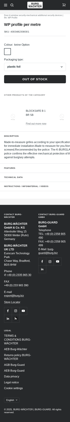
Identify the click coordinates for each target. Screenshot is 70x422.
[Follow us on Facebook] (8, 311)
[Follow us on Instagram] (15, 311)
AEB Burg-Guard (14, 370)
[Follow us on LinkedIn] (8, 318)
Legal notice (11, 382)
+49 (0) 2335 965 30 (19, 274)
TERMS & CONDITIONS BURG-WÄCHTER (17, 339)
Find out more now (36, 123)
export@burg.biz (14, 295)
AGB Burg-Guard (14, 364)
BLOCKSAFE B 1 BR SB (36, 112)
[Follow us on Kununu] (15, 318)
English (10, 400)
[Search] (12, 5)
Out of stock (35, 79)
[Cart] (64, 5)
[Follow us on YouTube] (23, 311)
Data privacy (11, 376)
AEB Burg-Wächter (15, 349)
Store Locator (12, 302)
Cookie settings (13, 388)
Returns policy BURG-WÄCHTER (17, 357)
